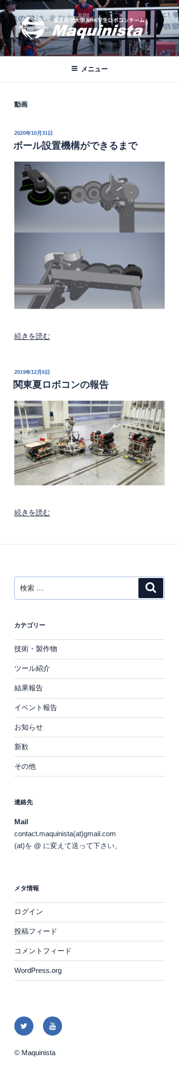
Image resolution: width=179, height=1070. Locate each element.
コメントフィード (43, 951)
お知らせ (28, 727)
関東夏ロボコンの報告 (61, 384)
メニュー (94, 69)
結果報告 (28, 688)
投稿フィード (35, 931)
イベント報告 (35, 707)
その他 (25, 766)
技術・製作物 (35, 648)
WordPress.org (38, 970)
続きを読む (32, 336)
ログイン (28, 911)
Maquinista (38, 1052)
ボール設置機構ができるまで (75, 145)
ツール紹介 (32, 668)
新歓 (21, 746)
